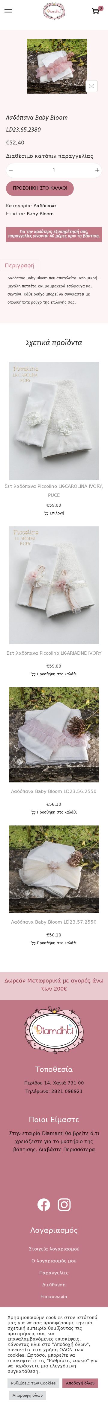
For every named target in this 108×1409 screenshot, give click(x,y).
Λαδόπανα (45, 205)
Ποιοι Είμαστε (54, 1120)
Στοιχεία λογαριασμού (54, 1249)
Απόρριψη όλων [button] (28, 1395)
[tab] (54, 265)
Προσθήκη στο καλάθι (40, 188)
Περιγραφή (19, 265)
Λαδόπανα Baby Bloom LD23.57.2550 (54, 922)
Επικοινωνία (54, 1297)
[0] (95, 11)
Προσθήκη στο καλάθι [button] (57, 674)
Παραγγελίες (54, 1273)
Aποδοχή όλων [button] (80, 1383)
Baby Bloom (40, 214)
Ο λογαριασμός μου (54, 1261)
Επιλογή (57, 513)
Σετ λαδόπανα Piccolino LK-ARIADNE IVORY (54, 653)
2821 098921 (67, 1091)
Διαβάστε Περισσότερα (67, 1149)
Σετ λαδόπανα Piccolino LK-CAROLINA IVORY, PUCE (54, 491)
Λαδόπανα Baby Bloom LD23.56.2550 (54, 791)
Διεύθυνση (54, 1285)
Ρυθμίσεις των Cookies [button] (33, 1383)
